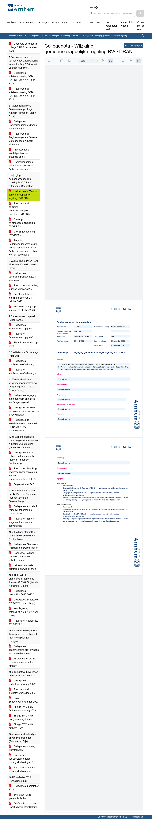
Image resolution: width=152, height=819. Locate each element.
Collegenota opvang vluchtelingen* (22, 748)
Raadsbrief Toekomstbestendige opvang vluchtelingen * (21, 759)
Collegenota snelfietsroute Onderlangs (22, 363)
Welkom (11, 22)
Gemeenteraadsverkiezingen (34, 22)
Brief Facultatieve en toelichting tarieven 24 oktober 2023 (22, 298)
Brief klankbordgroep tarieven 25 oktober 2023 (22, 308)
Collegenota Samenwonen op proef (21, 327)
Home (26, 36)
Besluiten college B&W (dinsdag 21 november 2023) (65, 36)
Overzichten (77, 22)
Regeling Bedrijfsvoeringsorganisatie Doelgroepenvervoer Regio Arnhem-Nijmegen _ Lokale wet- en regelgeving (23, 247)
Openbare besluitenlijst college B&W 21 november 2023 (23, 47)
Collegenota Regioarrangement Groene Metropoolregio (23, 125)
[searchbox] (111, 13)
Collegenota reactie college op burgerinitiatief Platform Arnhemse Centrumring (22, 458)
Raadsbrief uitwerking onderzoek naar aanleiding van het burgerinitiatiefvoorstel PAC (23, 473)
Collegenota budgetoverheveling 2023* (22, 682)
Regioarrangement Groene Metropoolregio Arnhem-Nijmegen (21, 165)
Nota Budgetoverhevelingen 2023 (23, 700)
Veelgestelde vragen (127, 24)
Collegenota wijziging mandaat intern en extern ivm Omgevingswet (23, 399)
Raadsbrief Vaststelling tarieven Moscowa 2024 (23, 287)
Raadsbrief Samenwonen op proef (21, 335)
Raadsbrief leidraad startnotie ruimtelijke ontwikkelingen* (21, 556)
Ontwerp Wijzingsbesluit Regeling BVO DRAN (22, 223)
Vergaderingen (60, 22)
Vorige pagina (135, 45)
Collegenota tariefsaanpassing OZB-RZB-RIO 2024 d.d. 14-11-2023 (22, 78)
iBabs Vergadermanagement (111, 817)
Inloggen (136, 817)
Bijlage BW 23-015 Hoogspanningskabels (21, 717)
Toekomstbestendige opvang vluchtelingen (22, 769)
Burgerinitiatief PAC (23, 484)
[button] (140, 13)
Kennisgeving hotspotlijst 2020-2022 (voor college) (23, 612)
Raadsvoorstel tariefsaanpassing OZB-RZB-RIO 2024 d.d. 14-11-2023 (22, 94)
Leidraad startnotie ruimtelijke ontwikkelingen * (23, 567)
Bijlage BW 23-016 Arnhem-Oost (21, 726)
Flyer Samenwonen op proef (23, 344)
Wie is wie (95, 22)
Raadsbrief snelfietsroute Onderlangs (22, 371)
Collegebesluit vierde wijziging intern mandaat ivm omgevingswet (24, 411)
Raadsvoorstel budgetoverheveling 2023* (22, 691)
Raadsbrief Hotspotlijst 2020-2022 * (23, 622)
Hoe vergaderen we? (112, 26)
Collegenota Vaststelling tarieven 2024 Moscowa (22, 277)
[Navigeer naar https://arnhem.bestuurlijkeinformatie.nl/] (21, 11)
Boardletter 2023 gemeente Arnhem (20, 796)
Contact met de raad (141, 26)
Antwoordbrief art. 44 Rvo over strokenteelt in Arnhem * (22, 662)
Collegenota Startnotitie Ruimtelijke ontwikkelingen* (23, 546)
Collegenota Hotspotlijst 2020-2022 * (21, 593)
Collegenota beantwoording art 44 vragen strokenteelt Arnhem (24, 650)
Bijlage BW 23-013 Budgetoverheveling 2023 (22, 709)
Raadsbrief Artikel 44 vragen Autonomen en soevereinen (22, 522)
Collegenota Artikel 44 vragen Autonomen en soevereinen (23, 510)
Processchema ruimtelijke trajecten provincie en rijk (19, 153)
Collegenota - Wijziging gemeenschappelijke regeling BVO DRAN (23, 195)
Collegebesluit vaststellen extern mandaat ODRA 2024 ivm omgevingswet (23, 425)
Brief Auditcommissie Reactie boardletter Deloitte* (23, 805)
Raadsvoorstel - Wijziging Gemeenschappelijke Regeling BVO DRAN (20, 208)
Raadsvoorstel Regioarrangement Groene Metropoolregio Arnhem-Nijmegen (23, 139)
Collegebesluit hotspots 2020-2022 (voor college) (23, 601)
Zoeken (91, 7)
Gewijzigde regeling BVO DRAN (22, 233)
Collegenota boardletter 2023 (23, 788)
